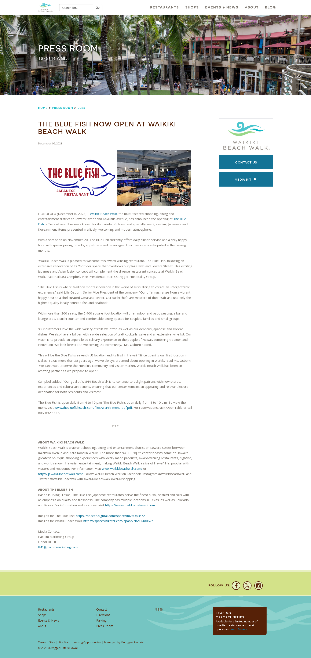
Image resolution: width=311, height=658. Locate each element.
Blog (270, 7)
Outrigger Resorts (132, 642)
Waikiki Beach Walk (103, 214)
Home (43, 108)
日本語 (158, 609)
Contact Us (246, 162)
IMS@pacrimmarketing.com (58, 547)
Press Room (62, 108)
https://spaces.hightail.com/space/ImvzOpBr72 (110, 516)
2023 (81, 108)
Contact (101, 609)
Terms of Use (46, 642)
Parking (101, 620)
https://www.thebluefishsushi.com (130, 505)
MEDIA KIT (243, 179)
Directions (103, 615)
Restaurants (164, 7)
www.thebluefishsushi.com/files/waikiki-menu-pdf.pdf (93, 407)
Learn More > (238, 629)
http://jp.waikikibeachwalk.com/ (60, 474)
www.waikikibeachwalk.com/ (122, 468)
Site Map (64, 642)
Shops (192, 7)
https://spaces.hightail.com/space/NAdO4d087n (118, 521)
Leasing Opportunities (87, 642)
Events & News (221, 7)
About (252, 7)
